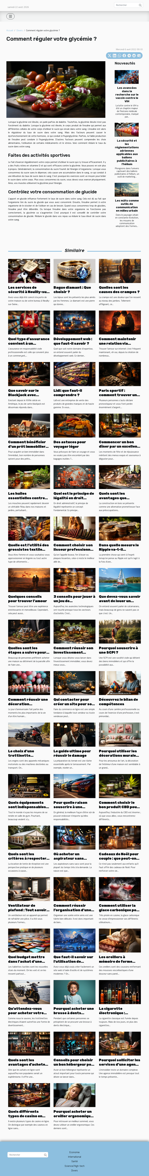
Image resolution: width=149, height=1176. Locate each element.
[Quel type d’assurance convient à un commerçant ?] (29, 322)
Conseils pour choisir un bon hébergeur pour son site (74, 1064)
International (74, 1156)
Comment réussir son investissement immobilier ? (73, 652)
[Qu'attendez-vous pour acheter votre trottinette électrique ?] (29, 991)
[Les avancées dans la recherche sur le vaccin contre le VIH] (127, 77)
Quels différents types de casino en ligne (25, 1116)
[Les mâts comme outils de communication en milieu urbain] (127, 190)
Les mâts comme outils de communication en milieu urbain (127, 205)
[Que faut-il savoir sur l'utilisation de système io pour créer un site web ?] (74, 940)
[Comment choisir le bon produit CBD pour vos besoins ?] (120, 786)
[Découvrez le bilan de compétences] (120, 683)
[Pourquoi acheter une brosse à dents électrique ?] (74, 991)
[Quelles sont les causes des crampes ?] (120, 270)
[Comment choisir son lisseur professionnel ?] (74, 528)
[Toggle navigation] (10, 16)
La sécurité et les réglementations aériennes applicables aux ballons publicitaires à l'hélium (127, 152)
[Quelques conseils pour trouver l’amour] (29, 580)
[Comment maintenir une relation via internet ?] (120, 322)
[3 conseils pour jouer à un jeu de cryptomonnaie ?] (74, 580)
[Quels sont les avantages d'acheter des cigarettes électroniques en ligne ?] (29, 1043)
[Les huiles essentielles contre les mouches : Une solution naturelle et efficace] (29, 477)
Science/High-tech (75, 1166)
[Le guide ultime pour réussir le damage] (74, 734)
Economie (74, 1152)
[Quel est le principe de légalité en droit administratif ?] (74, 477)
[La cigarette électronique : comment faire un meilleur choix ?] (120, 991)
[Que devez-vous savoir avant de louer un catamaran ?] (120, 580)
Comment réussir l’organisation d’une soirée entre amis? (72, 910)
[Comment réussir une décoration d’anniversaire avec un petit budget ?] (29, 683)
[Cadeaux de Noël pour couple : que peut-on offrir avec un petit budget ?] (120, 837)
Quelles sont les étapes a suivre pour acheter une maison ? (28, 652)
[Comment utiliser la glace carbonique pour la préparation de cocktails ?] (120, 889)
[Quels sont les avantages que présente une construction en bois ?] (120, 477)
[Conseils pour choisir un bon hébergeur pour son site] (74, 1043)
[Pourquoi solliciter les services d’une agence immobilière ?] (120, 1043)
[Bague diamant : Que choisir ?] (74, 270)
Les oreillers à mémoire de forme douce (115, 961)
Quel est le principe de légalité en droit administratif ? (74, 497)
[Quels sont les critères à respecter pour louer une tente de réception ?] (29, 837)
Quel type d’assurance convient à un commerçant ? (28, 343)
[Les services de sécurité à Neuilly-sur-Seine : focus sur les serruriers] (29, 270)
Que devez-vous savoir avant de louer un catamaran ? (119, 601)
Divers (19, 30)
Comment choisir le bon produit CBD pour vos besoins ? (119, 807)
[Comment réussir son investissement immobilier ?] (74, 631)
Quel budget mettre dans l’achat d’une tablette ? (26, 961)
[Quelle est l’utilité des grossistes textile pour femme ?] (29, 528)
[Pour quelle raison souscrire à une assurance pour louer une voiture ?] (74, 786)
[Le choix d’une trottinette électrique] (29, 734)
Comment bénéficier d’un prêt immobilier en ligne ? (27, 446)
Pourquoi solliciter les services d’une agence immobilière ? (119, 1064)
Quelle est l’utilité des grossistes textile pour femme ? (28, 549)
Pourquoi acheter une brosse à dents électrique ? (74, 1013)
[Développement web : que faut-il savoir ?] (74, 322)
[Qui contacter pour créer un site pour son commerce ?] (74, 683)
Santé (74, 1161)
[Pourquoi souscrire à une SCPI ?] (120, 631)
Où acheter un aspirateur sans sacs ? (69, 858)
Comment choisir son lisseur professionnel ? (74, 549)
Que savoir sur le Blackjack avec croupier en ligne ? (25, 395)
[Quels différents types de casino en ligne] (29, 1095)
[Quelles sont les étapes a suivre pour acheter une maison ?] (29, 631)
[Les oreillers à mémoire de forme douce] (120, 940)
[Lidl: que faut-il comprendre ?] (74, 373)
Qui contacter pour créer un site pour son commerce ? (74, 703)
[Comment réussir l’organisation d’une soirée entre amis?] (74, 889)
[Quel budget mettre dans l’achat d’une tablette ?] (29, 940)
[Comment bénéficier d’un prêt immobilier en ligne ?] (29, 425)
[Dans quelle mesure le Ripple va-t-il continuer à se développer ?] (120, 528)
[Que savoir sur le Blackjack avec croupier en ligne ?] (29, 373)
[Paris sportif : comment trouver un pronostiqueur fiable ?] (120, 373)
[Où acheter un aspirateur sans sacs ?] (74, 837)
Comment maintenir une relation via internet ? (117, 343)
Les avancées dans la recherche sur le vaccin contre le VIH (127, 94)
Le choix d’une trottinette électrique (21, 755)
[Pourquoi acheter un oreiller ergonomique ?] (74, 1095)
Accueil (9, 30)
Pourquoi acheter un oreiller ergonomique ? (73, 1116)
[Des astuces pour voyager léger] (74, 425)
